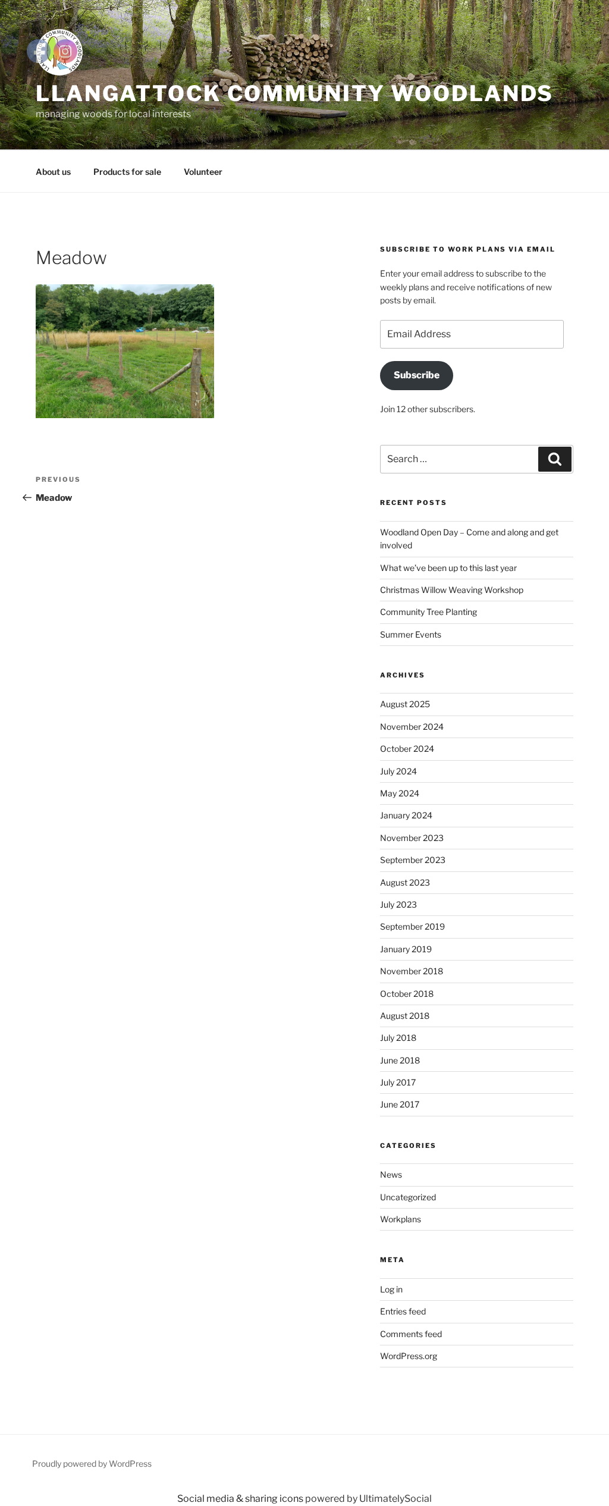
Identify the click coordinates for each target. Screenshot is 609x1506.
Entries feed (403, 1311)
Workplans (400, 1219)
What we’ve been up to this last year (448, 568)
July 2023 (398, 904)
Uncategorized (408, 1197)
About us (53, 172)
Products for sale (127, 172)
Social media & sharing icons (241, 1498)
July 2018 (398, 1038)
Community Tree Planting (428, 612)
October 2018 (407, 994)
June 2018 (400, 1060)
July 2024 (398, 771)
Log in (391, 1289)
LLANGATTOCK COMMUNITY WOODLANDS (295, 93)
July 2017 (398, 1082)
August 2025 (405, 704)
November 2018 (411, 971)
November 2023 (412, 838)
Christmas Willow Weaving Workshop (451, 590)
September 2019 (412, 926)
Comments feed (411, 1334)
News (391, 1174)
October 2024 (407, 748)
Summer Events (410, 634)
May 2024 (399, 793)
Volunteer (203, 172)
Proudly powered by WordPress (92, 1463)
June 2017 (399, 1104)
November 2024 (412, 726)
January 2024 (406, 815)
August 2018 (404, 1016)
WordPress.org (408, 1356)
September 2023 (412, 860)
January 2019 (406, 949)
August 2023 (405, 882)
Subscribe (417, 375)
